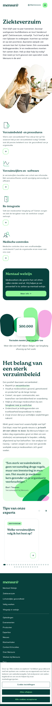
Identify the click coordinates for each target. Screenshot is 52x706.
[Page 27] (28, 567)
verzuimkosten (22, 385)
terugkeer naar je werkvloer (18, 405)
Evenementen (8, 622)
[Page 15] (36, 564)
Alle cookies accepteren (26, 699)
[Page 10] (25, 564)
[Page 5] (14, 564)
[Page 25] (23, 567)
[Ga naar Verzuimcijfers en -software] (6, 187)
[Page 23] (19, 567)
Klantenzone (35, 5)
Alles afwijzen (26, 692)
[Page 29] (32, 567)
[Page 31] (37, 567)
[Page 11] (27, 564)
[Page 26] (26, 567)
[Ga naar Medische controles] (6, 258)
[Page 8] (20, 564)
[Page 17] (41, 564)
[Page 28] (30, 567)
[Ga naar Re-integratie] (6, 222)
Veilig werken (8, 604)
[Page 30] (35, 567)
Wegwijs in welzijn (11, 609)
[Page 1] (4, 564)
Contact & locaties (11, 647)
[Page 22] (17, 567)
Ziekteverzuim (14, 523)
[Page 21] (14, 567)
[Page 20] (48, 564)
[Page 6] (16, 564)
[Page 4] (11, 564)
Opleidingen (8, 617)
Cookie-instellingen (26, 684)
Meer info (25, 293)
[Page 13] (32, 564)
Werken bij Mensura (11, 657)
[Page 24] (21, 567)
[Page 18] (43, 564)
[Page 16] (39, 564)
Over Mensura (9, 652)
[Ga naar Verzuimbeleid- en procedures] (6, 151)
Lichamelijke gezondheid (13, 599)
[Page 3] (9, 564)
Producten (7, 627)
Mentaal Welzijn (10, 588)
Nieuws (6, 637)
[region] (26, 683)
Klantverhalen (9, 642)
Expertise (7, 632)
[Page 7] (18, 564)
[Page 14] (34, 564)
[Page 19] (45, 564)
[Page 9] (23, 564)
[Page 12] (30, 564)
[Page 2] (7, 564)
